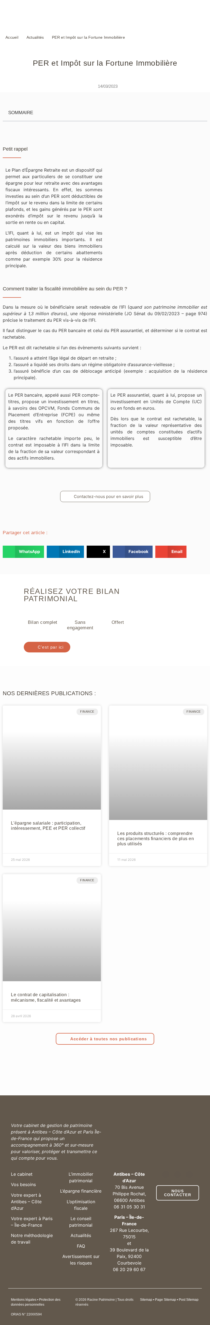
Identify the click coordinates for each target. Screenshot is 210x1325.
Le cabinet (22, 1174)
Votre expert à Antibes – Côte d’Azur (26, 1201)
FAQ (81, 1246)
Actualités (81, 1235)
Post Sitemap (189, 1300)
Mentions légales (23, 1300)
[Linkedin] (165, 1174)
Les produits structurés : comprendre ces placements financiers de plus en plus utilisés (155, 838)
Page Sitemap (165, 1300)
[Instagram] (177, 1174)
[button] (23, 552)
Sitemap (146, 1300)
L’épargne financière (80, 1191)
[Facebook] (189, 1174)
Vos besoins (23, 1184)
